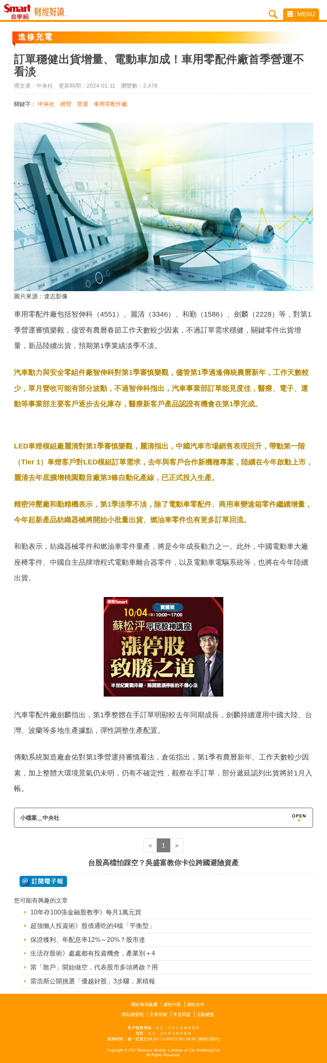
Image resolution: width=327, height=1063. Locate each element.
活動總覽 (205, 1014)
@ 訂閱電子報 (43, 881)
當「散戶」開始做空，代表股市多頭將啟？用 (94, 967)
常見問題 (182, 1014)
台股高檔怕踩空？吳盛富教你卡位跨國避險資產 (163, 863)
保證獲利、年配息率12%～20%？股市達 (87, 939)
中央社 (46, 104)
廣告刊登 (172, 1004)
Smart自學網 (19, 12)
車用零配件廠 (110, 104)
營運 (82, 104)
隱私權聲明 (133, 1014)
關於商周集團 (144, 1004)
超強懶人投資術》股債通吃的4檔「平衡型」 (92, 925)
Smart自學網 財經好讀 (51, 12)
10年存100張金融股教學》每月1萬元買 (85, 912)
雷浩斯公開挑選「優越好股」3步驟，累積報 (92, 981)
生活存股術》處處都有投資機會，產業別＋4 (92, 953)
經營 (65, 104)
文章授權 (158, 1014)
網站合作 (196, 1004)
